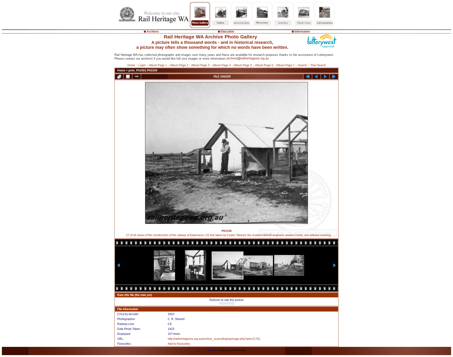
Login (142, 65)
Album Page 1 (158, 65)
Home (131, 65)
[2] (223, 303)
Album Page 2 (179, 65)
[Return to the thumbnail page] (119, 76)
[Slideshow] (136, 76)
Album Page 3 (200, 65)
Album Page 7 (285, 65)
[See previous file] (316, 76)
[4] (229, 303)
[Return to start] (307, 76)
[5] (232, 303)
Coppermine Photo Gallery (233, 350)
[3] (226, 303)
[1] (220, 303)
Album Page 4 (222, 65)
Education (227, 31)
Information (302, 31)
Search (302, 65)
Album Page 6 (264, 65)
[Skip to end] (334, 76)
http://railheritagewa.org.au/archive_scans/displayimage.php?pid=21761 (214, 339)
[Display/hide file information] (128, 76)
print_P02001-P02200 (142, 70)
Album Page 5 (243, 65)
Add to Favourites (179, 343)
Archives (153, 31)
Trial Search (318, 65)
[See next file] (325, 76)
